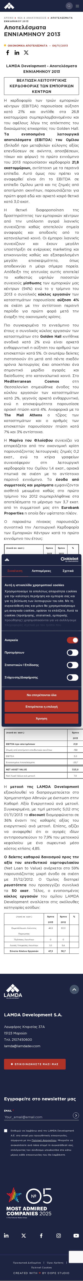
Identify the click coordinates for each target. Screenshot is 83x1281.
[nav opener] (77, 6)
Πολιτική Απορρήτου (44, 1140)
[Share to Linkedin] (17, 53)
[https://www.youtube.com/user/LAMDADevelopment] (76, 1236)
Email (8, 1110)
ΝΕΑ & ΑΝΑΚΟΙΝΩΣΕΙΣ (32, 18)
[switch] (72, 652)
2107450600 (22, 1039)
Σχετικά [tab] (68, 570)
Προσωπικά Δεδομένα (27, 1263)
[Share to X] (26, 52)
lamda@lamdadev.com (22, 1046)
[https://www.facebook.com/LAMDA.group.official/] (41, 1236)
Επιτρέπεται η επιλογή (42, 707)
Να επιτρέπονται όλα (41, 695)
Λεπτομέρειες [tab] (41, 570)
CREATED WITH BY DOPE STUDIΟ (41, 1273)
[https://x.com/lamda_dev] (23, 1236)
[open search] (69, 5)
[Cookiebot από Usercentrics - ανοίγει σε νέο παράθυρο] (60, 559)
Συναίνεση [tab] (14, 570)
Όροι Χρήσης (55, 1263)
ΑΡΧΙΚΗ (8, 18)
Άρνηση (41, 718)
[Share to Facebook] (7, 52)
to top (74, 989)
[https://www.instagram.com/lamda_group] (58, 1236)
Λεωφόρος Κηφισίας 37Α (24, 1027)
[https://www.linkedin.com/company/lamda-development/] (6, 1236)
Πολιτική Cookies (41, 1267)
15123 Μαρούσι (15, 1033)
